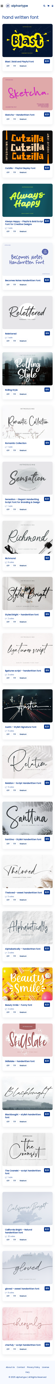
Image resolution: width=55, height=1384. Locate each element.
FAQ (28, 1372)
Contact (21, 1367)
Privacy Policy (33, 1367)
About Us (10, 1367)
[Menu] (3, 6)
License (45, 1367)
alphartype (19, 6)
